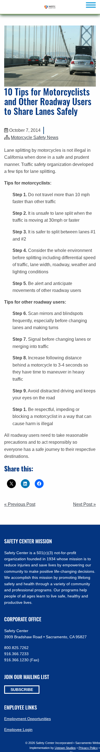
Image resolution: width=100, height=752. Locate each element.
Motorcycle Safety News (34, 137)
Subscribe (22, 689)
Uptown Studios (65, 747)
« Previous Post (19, 504)
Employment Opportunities (27, 718)
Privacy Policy (88, 747)
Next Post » (84, 504)
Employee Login (18, 729)
